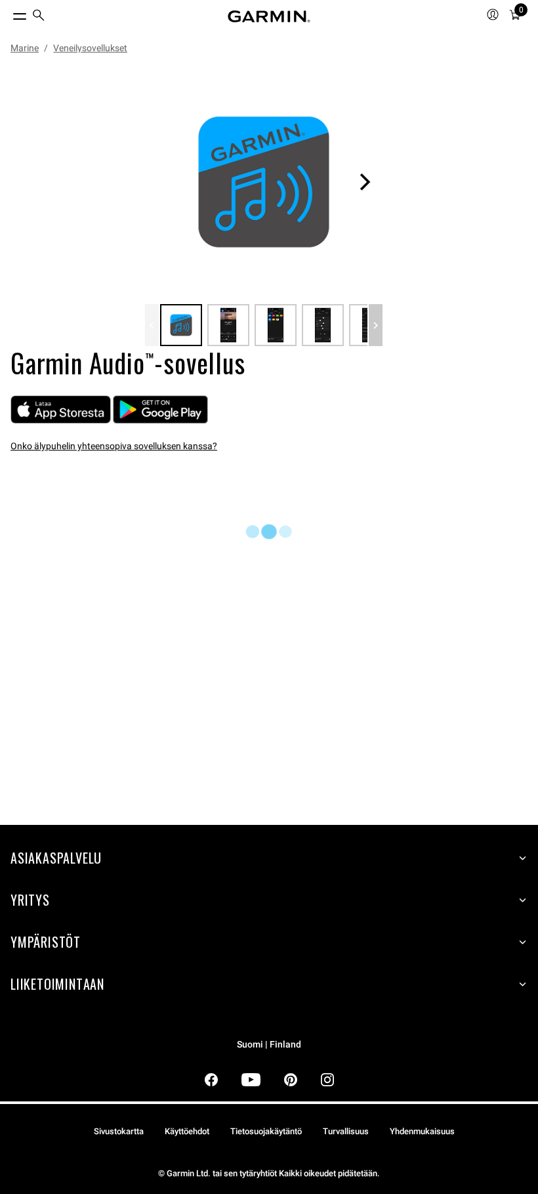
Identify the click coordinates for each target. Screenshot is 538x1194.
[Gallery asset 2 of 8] (228, 325)
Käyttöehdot (187, 1131)
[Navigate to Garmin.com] (269, 16)
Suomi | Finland (269, 1044)
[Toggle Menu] (8, 13)
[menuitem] (39, 16)
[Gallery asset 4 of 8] (323, 325)
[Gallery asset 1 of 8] (264, 182)
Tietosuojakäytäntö (266, 1131)
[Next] (365, 182)
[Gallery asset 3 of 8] (276, 325)
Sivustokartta (119, 1131)
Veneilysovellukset (90, 48)
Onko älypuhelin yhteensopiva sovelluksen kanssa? (113, 446)
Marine (24, 48)
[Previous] (152, 325)
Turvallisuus (346, 1131)
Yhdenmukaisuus (422, 1131)
